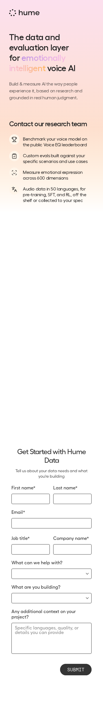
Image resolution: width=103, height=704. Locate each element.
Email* (18, 512)
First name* (23, 488)
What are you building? (35, 587)
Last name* (65, 488)
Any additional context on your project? (44, 614)
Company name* (71, 538)
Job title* (20, 538)
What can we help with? (36, 563)
